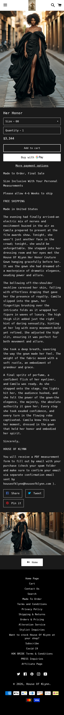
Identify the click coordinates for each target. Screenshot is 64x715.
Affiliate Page (32, 663)
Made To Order (32, 599)
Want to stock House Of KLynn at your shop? (32, 636)
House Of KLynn (37, 684)
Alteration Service (32, 624)
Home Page (32, 578)
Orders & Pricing (32, 619)
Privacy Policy (32, 609)
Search (32, 593)
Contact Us (32, 588)
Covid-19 (32, 648)
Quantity (12, 130)
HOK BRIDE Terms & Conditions (32, 653)
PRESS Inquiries (32, 658)
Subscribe (32, 643)
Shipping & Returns (32, 614)
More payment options (32, 165)
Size (8, 121)
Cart (32, 583)
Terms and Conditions (32, 604)
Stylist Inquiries (32, 629)
